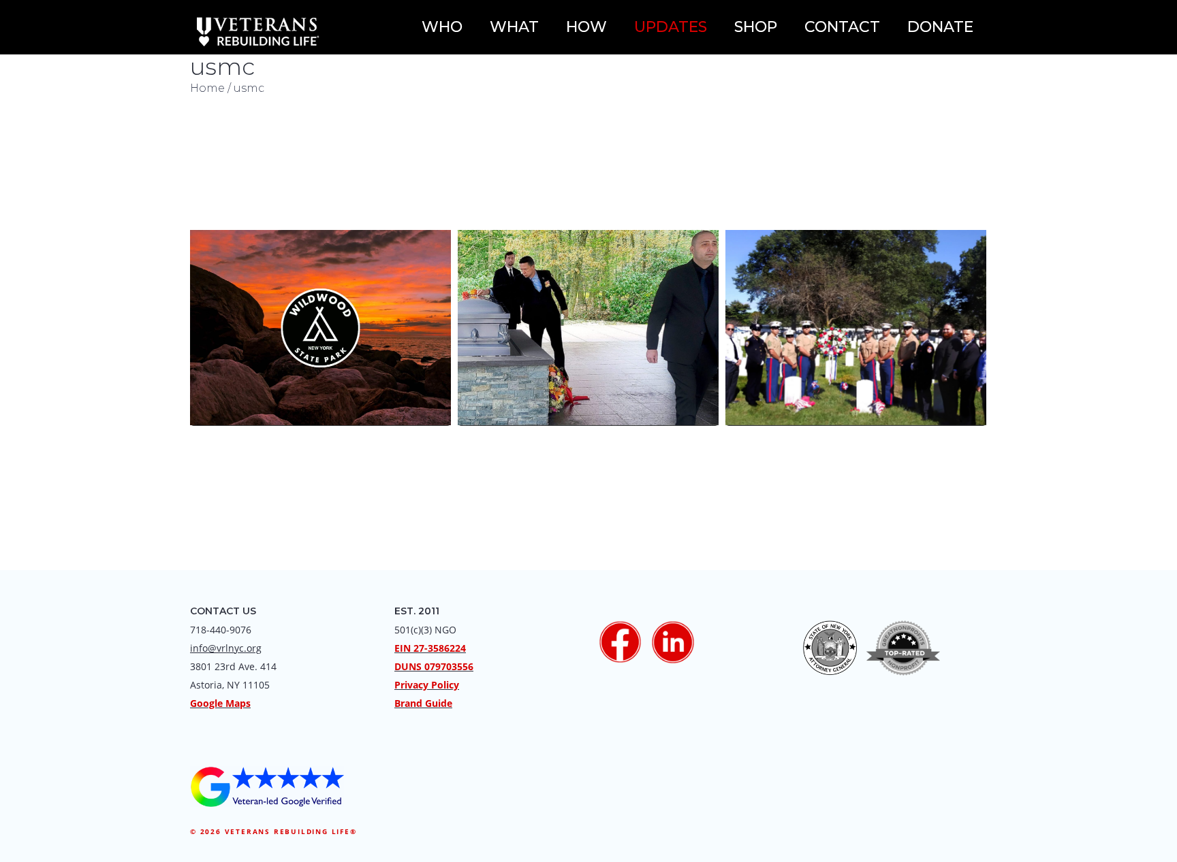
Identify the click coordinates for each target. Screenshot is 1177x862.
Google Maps (220, 703)
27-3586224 (439, 648)
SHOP (755, 27)
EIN (402, 648)
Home (207, 88)
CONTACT (842, 27)
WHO (442, 27)
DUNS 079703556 (433, 666)
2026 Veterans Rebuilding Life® (278, 831)
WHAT (514, 27)
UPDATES (670, 27)
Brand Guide (423, 703)
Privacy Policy (426, 684)
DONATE (940, 27)
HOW (586, 27)
